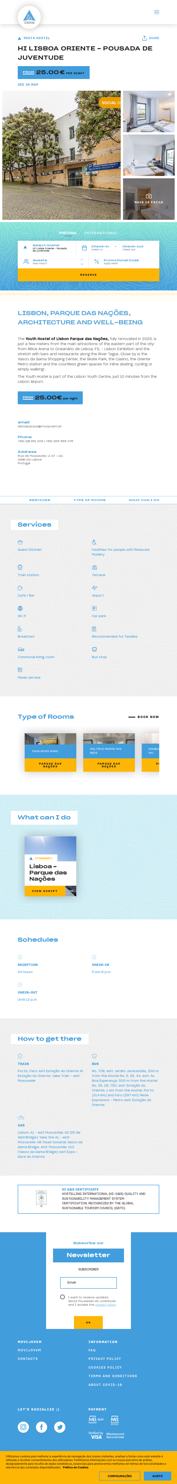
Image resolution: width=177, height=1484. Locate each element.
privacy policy (105, 1304)
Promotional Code (121, 260)
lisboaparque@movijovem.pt (40, 426)
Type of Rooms (90, 500)
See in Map (28, 85)
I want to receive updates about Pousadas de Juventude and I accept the (92, 1301)
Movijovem (29, 1350)
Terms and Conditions (112, 1376)
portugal (68, 233)
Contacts (28, 1359)
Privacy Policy (104, 1359)
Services (39, 500)
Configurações (120, 1476)
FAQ (92, 1350)
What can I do (144, 500)
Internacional (101, 233)
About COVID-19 (105, 1385)
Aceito (157, 1476)
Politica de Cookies (75, 1467)
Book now (148, 717)
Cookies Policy (105, 1367)
